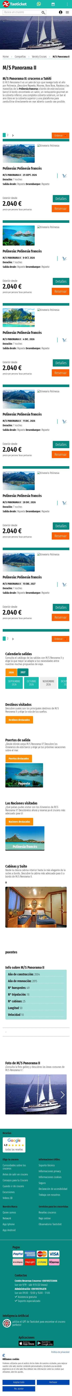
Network (7, 1218)
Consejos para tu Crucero (15, 1180)
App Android (9, 1230)
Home (6, 56)
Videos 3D (7, 1198)
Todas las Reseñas (14, 1149)
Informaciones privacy (50, 1171)
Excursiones (9, 1192)
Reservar (60, 208)
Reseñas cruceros (47, 1212)
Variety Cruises (39, 56)
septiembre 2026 (14, 683)
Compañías (20, 56)
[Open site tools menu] (67, 4)
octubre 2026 (31, 683)
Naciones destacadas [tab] (19, 821)
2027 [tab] (23, 672)
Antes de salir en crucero (15, 1174)
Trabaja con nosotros (49, 1194)
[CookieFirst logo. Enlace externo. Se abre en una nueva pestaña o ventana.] (4, 1355)
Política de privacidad (60, 1352)
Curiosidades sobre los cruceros (14, 1167)
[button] (62, 911)
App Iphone (9, 1224)
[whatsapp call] (39, 4)
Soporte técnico (47, 1165)
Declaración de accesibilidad (53, 1189)
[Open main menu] (67, 12)
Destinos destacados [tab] (19, 719)
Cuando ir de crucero (13, 1186)
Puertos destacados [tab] (19, 758)
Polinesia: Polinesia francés (22, 168)
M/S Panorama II (12, 175)
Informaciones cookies (50, 1177)
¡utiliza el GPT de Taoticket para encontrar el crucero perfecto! (38, 1323)
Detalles (61, 198)
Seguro (42, 1183)
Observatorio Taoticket (50, 1224)
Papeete (21, 184)
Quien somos (9, 1212)
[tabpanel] (36, 683)
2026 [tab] (11, 672)
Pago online (45, 1218)
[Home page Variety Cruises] (64, 175)
